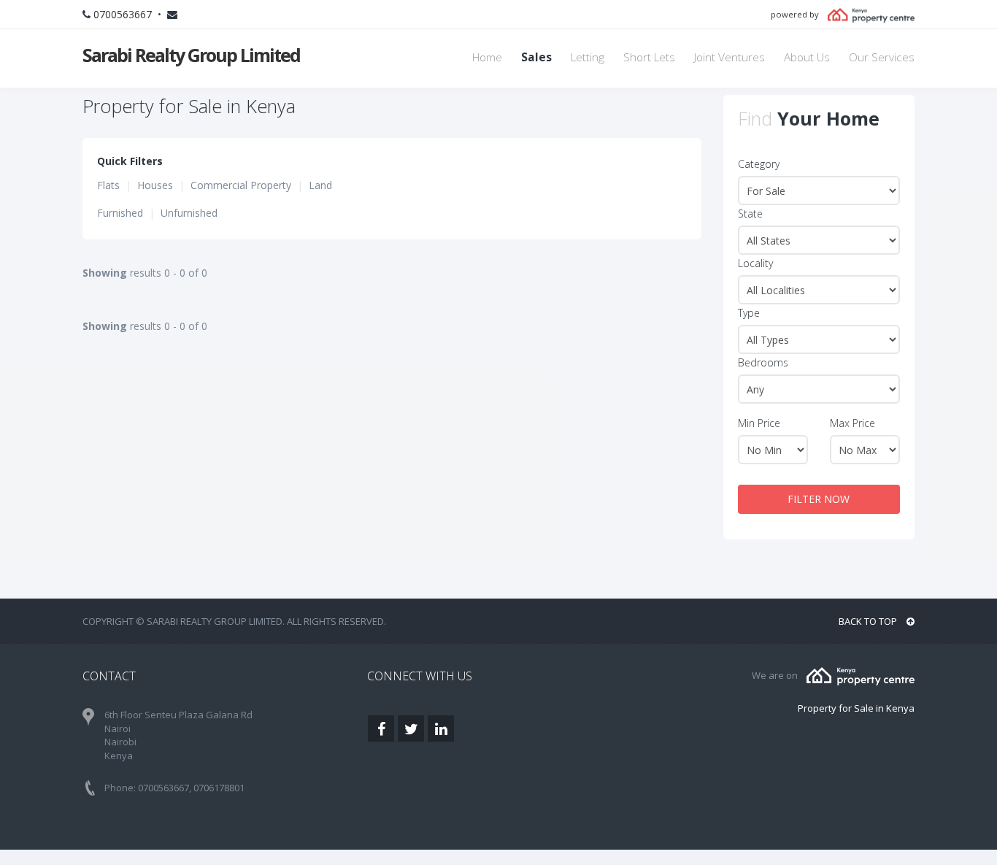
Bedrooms (763, 362)
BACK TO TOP (869, 621)
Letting (587, 57)
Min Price (759, 423)
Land (320, 185)
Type (749, 313)
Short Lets (649, 57)
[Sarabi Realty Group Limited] (861, 675)
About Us (807, 57)
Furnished (120, 213)
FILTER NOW (819, 499)
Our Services (882, 57)
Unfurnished (189, 213)
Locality (755, 263)
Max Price (852, 423)
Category (758, 164)
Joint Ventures (729, 57)
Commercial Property (240, 185)
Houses (155, 185)
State (750, 213)
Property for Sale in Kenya (856, 708)
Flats (108, 185)
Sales (536, 57)
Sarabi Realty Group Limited (191, 54)
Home (487, 57)
